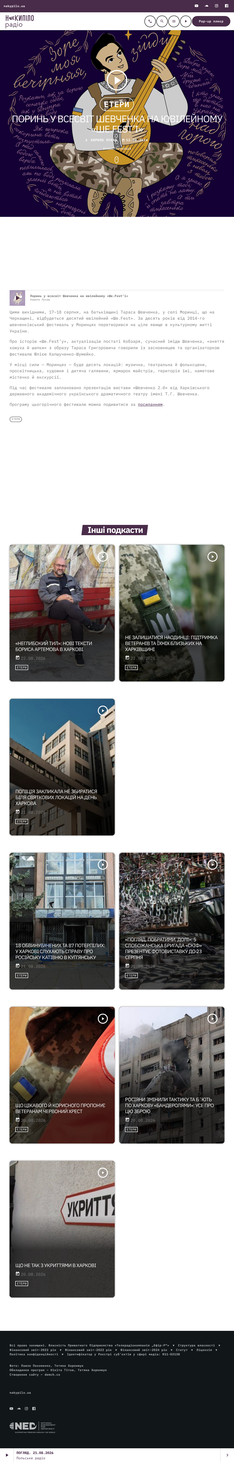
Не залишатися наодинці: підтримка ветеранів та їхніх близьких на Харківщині (171, 643)
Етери (116, 104)
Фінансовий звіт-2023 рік (88, 1350)
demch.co (52, 1375)
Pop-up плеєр (211, 21)
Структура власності (196, 1345)
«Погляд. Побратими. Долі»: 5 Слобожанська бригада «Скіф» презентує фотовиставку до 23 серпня (163, 948)
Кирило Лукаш (104, 140)
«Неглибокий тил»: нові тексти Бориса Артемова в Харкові (53, 646)
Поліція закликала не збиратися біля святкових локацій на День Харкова (56, 797)
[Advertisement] (117, 253)
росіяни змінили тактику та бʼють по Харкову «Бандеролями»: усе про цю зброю (169, 1105)
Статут (182, 1350)
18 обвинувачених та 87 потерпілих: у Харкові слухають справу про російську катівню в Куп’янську (60, 951)
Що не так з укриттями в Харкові (55, 1265)
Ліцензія (204, 1350)
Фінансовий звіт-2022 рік (33, 1350)
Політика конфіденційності (34, 1354)
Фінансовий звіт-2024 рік (144, 1350)
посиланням (150, 404)
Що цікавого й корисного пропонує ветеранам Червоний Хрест (60, 1108)
